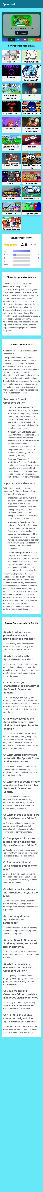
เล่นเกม (23, 33)
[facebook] (5, 39)
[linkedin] (18, 39)
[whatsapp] (31, 39)
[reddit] (38, 39)
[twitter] (11, 39)
